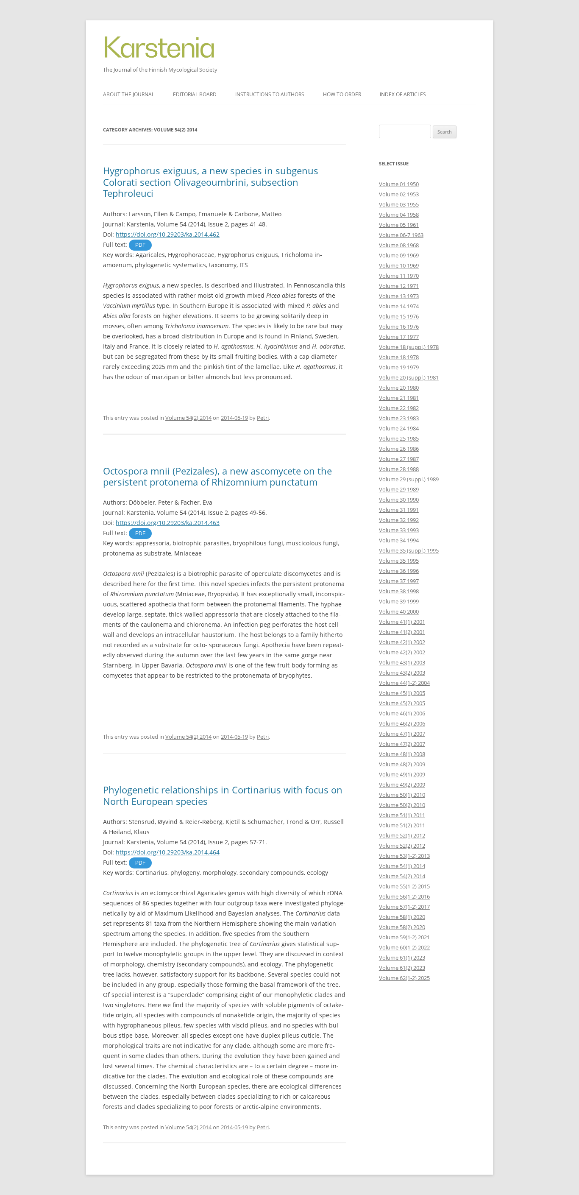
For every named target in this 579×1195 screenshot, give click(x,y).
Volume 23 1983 (399, 418)
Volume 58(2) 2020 (402, 927)
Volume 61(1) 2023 (402, 957)
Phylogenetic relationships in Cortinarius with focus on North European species (222, 795)
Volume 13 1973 (399, 296)
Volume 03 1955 (399, 204)
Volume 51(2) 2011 (402, 825)
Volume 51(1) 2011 (402, 815)
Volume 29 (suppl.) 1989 (409, 479)
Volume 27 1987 (399, 459)
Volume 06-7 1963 (401, 235)
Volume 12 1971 (399, 286)
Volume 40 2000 (399, 611)
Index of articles (403, 94)
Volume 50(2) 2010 (402, 805)
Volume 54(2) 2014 (188, 418)
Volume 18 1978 (399, 357)
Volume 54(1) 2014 (402, 866)
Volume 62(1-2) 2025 (404, 978)
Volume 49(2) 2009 (402, 784)
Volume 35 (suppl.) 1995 (409, 550)
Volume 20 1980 (399, 387)
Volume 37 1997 (399, 581)
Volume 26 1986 (399, 448)
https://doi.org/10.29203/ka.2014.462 (168, 234)
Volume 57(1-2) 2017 (404, 906)
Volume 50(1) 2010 (402, 795)
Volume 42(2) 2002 (402, 652)
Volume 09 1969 (399, 255)
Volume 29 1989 (399, 489)
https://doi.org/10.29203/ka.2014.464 (168, 852)
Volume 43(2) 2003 (402, 672)
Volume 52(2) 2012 (402, 845)
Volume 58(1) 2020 (402, 917)
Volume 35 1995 (399, 560)
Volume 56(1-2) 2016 (404, 896)
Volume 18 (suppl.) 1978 (409, 347)
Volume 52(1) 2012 (402, 835)
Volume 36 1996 (399, 571)
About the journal (128, 94)
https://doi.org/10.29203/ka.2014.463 (168, 523)
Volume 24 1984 (399, 428)
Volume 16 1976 (399, 326)
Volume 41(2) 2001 (402, 632)
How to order (342, 94)
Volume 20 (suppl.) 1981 (409, 377)
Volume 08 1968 (399, 245)
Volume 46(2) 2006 (402, 723)
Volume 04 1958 (399, 214)
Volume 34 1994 (399, 540)
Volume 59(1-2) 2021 (404, 937)
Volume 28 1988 (399, 469)
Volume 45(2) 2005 (402, 703)
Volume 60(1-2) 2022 (404, 947)
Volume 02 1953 (399, 194)
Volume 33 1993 (399, 530)
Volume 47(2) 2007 (402, 744)
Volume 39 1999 (399, 601)
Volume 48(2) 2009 (402, 764)
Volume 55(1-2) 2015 (404, 886)
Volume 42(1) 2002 (402, 642)
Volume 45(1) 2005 (402, 693)
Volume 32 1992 (399, 520)
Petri (263, 418)
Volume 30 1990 (399, 499)
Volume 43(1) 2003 (402, 662)
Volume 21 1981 (399, 398)
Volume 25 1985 (399, 438)
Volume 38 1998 (399, 591)
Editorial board (195, 94)
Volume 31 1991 (399, 510)
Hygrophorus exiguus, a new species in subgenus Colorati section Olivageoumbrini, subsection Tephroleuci (210, 181)
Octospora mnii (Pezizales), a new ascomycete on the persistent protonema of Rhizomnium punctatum (217, 476)
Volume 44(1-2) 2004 (404, 683)
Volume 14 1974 (399, 306)
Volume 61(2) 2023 (402, 968)
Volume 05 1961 (399, 225)
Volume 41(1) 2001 (402, 621)
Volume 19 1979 (399, 367)
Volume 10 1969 (399, 265)
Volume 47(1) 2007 (402, 733)
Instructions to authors (269, 94)
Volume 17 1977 (399, 337)
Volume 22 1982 (399, 408)
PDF (140, 245)
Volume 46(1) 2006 (402, 713)
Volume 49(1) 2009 (402, 774)
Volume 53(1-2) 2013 (404, 856)
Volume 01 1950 (399, 184)
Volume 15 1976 (399, 316)
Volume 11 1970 (399, 275)
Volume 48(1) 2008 (402, 754)
